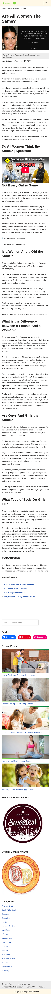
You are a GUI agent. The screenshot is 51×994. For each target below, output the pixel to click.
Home (4, 9)
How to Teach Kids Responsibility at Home (18, 675)
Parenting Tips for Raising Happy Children (18, 789)
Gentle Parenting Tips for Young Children (17, 704)
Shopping (5, 962)
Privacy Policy (7, 984)
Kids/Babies (6, 930)
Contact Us (31, 987)
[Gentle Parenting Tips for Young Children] (25, 690)
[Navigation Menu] (46, 3)
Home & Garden (8, 926)
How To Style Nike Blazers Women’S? (19, 585)
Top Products (7, 966)
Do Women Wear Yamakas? (15, 589)
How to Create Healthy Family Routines (17, 761)
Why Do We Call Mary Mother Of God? (20, 597)
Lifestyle (5, 934)
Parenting (5, 946)
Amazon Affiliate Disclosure (12, 987)
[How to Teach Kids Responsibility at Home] (25, 661)
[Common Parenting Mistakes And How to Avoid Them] (25, 718)
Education (5, 918)
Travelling (5, 970)
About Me (42, 987)
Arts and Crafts (8, 906)
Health (4, 922)
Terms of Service (23, 984)
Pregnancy (6, 954)
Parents (5, 950)
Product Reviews (8, 958)
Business (5, 914)
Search (44, 622)
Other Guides (7, 942)
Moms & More (7, 938)
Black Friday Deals (9, 910)
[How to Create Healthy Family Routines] (25, 747)
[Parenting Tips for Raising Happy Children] (25, 776)
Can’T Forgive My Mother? (15, 593)
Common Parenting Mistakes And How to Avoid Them (23, 732)
